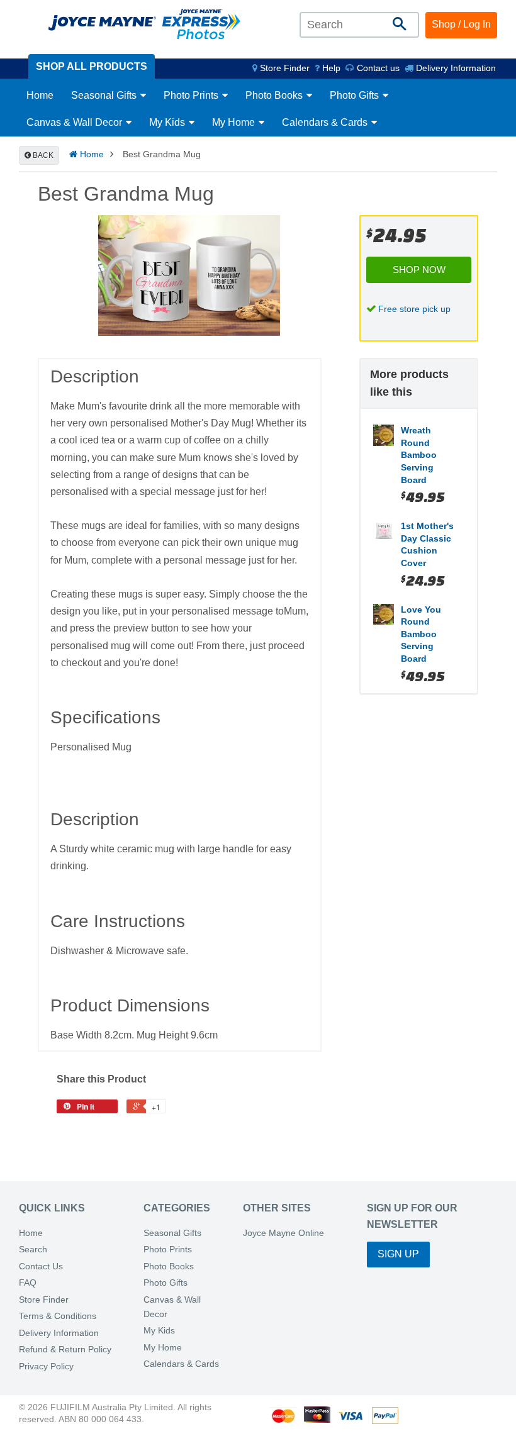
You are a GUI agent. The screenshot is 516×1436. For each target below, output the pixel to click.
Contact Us (41, 1266)
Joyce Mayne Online (283, 1233)
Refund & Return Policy (65, 1349)
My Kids (168, 122)
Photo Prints (192, 95)
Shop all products (91, 66)
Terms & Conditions (57, 1316)
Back (42, 155)
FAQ (27, 1283)
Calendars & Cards (326, 122)
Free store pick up (414, 309)
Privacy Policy (46, 1366)
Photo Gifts (355, 95)
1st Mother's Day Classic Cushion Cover (427, 544)
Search (33, 1249)
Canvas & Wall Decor (75, 122)
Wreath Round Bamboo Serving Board (419, 454)
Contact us (377, 68)
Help (330, 68)
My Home (234, 122)
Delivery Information (454, 68)
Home (39, 95)
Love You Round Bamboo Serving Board (421, 634)
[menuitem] (281, 68)
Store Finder (44, 1300)
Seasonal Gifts (105, 95)
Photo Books (275, 95)
